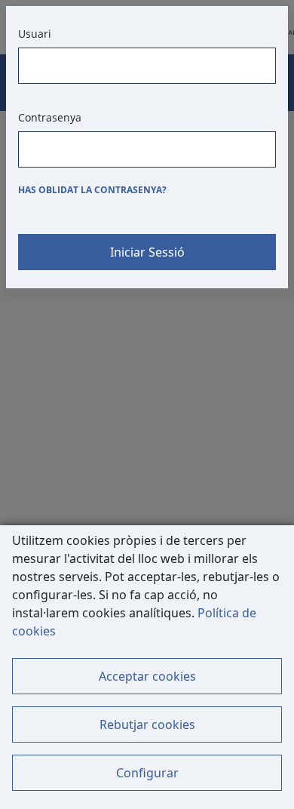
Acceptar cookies (147, 676)
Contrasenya (49, 117)
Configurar (147, 772)
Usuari (34, 33)
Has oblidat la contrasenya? (92, 189)
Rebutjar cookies (147, 724)
